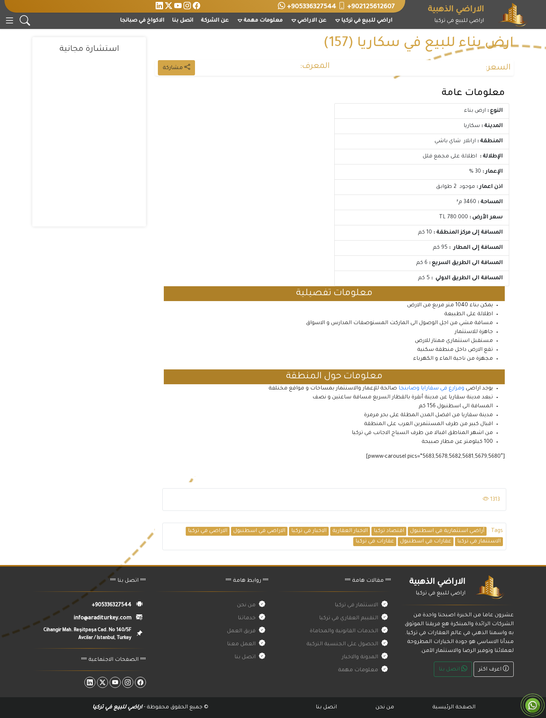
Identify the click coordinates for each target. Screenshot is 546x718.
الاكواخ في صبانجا (142, 21)
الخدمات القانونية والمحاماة (344, 631)
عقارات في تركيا (374, 542)
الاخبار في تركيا (308, 531)
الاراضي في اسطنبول (259, 531)
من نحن (246, 605)
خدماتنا (247, 618)
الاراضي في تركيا (207, 531)
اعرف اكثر (490, 670)
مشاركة (173, 68)
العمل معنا (241, 644)
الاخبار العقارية (350, 531)
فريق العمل (241, 631)
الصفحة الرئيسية (453, 708)
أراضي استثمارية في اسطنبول (447, 531)
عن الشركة (215, 21)
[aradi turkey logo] (489, 588)
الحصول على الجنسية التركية (342, 644)
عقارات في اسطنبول (425, 542)
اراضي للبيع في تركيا (367, 21)
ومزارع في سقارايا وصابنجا (430, 389)
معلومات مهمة (263, 21)
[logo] (513, 15)
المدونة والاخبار (360, 657)
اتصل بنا (183, 21)
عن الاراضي (312, 21)
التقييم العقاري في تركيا (348, 618)
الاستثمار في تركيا (479, 542)
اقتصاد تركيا (389, 531)
